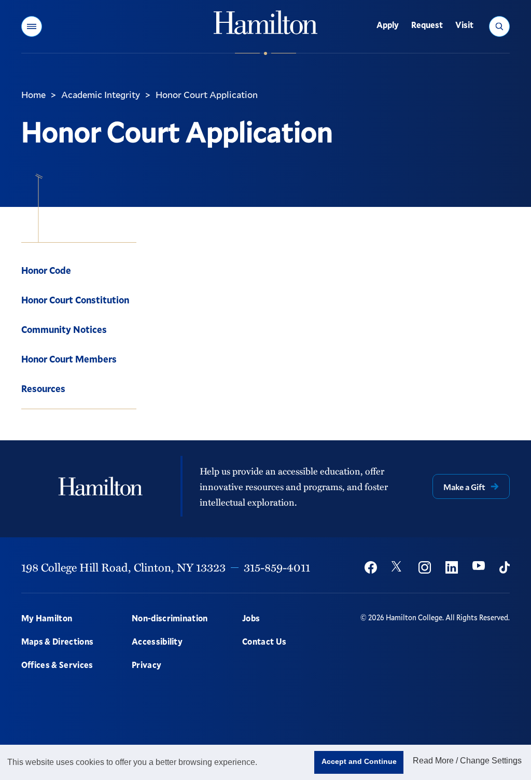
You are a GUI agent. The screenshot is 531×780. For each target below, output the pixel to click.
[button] (32, 26)
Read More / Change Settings (467, 760)
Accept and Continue (359, 761)
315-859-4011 (277, 567)
